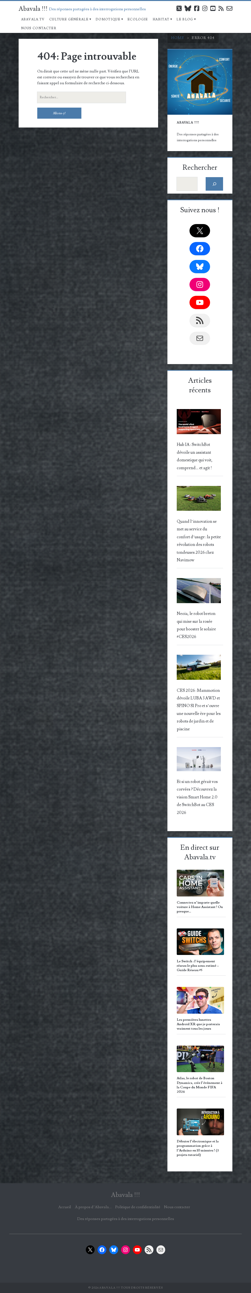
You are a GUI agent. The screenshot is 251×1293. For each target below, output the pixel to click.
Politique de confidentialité (137, 1207)
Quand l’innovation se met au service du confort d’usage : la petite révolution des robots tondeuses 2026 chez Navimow (199, 541)
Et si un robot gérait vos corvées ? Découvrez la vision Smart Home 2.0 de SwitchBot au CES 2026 (197, 797)
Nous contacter (38, 28)
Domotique (108, 19)
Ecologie (137, 19)
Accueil (64, 1207)
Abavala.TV (33, 19)
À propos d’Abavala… (93, 1207)
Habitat (161, 19)
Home (178, 37)
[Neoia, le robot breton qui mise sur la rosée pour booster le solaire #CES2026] (199, 592)
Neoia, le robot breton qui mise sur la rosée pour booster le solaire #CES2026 (196, 625)
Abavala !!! (33, 9)
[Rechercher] (214, 184)
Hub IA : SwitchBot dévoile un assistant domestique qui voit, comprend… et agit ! (195, 456)
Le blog (184, 19)
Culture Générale (68, 19)
